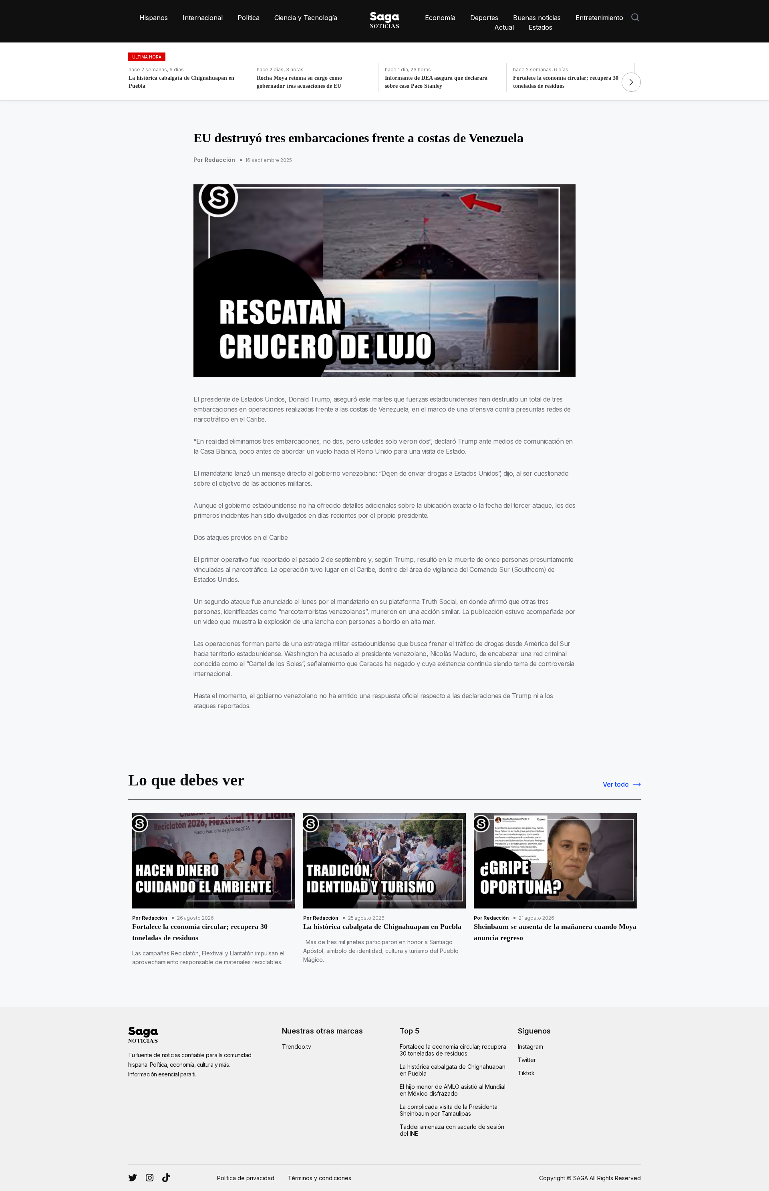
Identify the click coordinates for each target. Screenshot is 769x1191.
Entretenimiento (599, 18)
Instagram (530, 1046)
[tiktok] (166, 1178)
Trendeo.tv (296, 1046)
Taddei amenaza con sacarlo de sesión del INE (452, 1130)
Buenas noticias (537, 18)
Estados (540, 27)
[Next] (631, 82)
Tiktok (526, 1073)
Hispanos (153, 18)
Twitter (527, 1059)
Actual (504, 27)
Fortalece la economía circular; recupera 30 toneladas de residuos (453, 1050)
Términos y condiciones (319, 1178)
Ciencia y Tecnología (305, 18)
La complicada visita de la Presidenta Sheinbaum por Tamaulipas (448, 1110)
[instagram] (132, 1178)
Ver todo (616, 784)
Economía (440, 18)
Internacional (203, 18)
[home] (384, 18)
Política (249, 18)
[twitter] (149, 1178)
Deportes (484, 18)
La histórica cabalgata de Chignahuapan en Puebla (452, 1070)
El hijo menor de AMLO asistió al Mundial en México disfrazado (452, 1090)
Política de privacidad (245, 1178)
